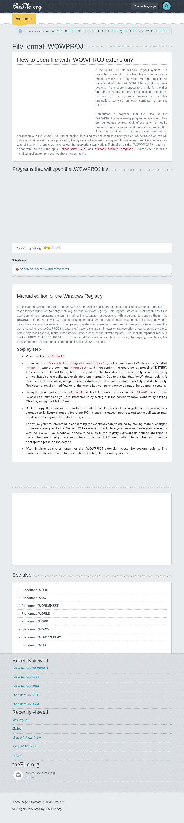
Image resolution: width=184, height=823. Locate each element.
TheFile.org (53, 809)
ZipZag (16, 728)
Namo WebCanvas (24, 746)
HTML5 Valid (53, 802)
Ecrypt (16, 755)
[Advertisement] (54, 99)
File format (34, 590)
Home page (24, 18)
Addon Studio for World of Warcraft (44, 269)
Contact (31, 777)
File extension (30, 668)
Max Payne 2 (21, 720)
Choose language (145, 6)
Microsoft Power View (26, 737)
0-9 (166, 31)
